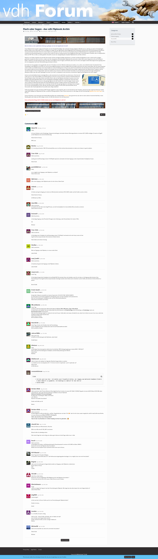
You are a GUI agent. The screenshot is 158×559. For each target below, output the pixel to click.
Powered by (79, 554)
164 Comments (44, 31)
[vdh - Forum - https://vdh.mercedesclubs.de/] (79, 5)
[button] (115, 22)
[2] (34, 379)
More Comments (65, 540)
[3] (34, 382)
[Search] (133, 22)
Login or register (126, 22)
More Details (127, 557)
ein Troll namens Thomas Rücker (33, 110)
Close (133, 557)
